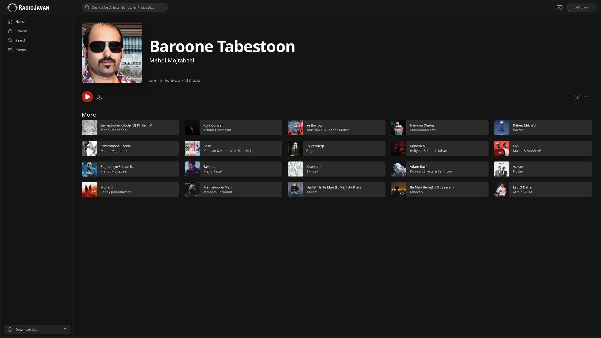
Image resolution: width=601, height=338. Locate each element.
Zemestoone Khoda (115, 146)
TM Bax (312, 171)
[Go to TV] (559, 7)
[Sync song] (99, 96)
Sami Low (445, 171)
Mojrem (106, 187)
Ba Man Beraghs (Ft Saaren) (432, 187)
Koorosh (416, 171)
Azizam (518, 166)
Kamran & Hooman (218, 150)
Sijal (430, 150)
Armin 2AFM (522, 192)
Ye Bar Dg (314, 125)
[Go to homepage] (28, 7)
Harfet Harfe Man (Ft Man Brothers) (334, 187)
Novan (518, 171)
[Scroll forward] (596, 157)
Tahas (442, 150)
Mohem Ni (418, 146)
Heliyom (416, 150)
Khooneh (314, 166)
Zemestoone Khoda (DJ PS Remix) (126, 125)
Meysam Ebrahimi (218, 192)
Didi (516, 146)
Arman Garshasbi (217, 130)
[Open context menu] (587, 96)
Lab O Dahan (523, 187)
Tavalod (210, 166)
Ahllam (312, 192)
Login (585, 7)
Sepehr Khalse (338, 130)
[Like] (172, 128)
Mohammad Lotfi (423, 130)
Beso (207, 146)
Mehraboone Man (218, 187)
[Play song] (87, 96)
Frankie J (244, 150)
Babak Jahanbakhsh (115, 192)
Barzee (518, 130)
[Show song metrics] (577, 96)
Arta (430, 171)
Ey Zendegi (315, 146)
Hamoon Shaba (422, 125)
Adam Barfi (418, 166)
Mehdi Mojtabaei (171, 60)
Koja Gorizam (214, 125)
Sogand (313, 150)
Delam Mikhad (524, 125)
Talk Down (315, 130)
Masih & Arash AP (527, 150)
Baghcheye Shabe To (116, 166)
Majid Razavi (213, 171)
